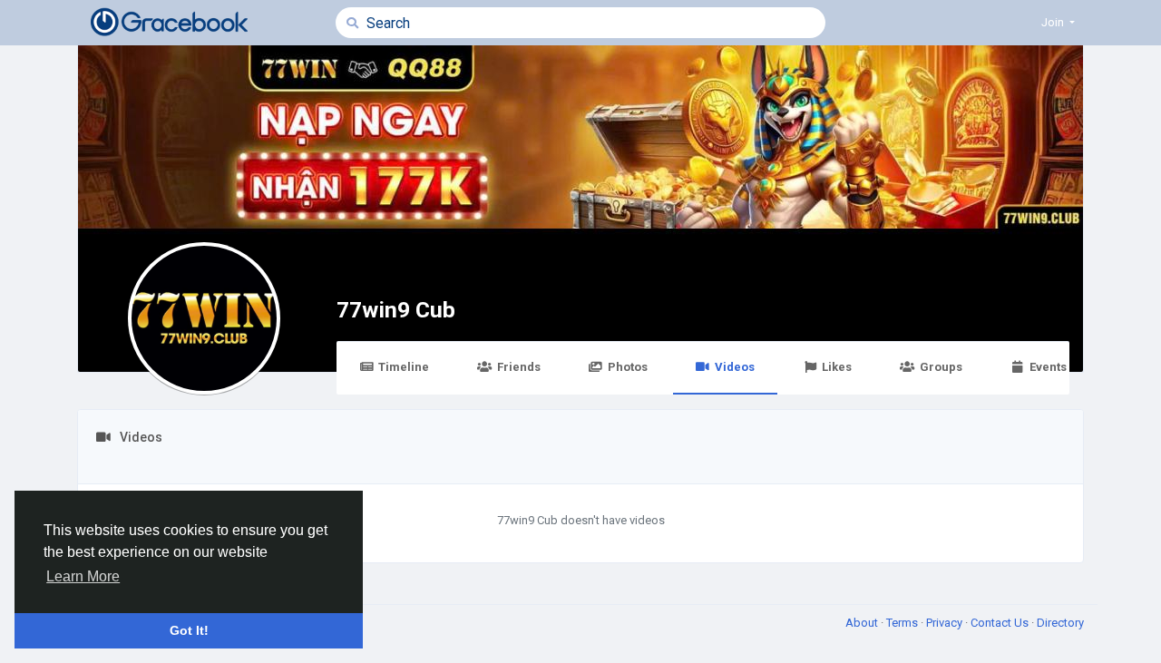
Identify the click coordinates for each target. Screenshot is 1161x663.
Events (1048, 367)
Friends (519, 367)
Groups (941, 367)
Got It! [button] (189, 630)
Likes (837, 367)
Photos (628, 367)
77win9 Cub (396, 310)
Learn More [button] (83, 576)
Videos (735, 367)
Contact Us (1001, 622)
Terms (903, 622)
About (863, 622)
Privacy (945, 622)
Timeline (403, 367)
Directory (1060, 622)
